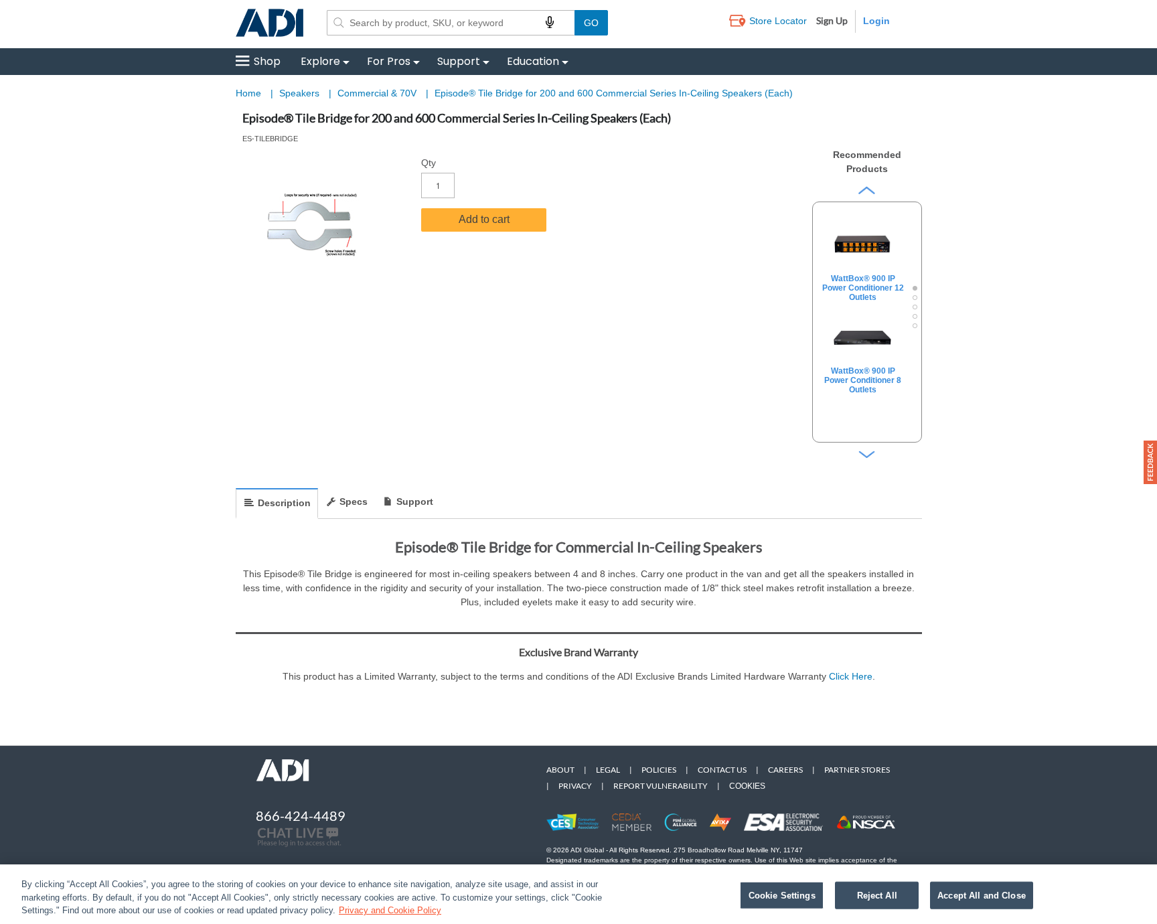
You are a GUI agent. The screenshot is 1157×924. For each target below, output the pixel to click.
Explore (320, 61)
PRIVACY (575, 786)
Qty (428, 162)
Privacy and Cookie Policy (390, 910)
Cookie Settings (782, 895)
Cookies (747, 786)
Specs (353, 501)
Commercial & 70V (378, 93)
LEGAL (608, 770)
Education (533, 61)
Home (248, 93)
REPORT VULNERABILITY (660, 786)
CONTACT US (722, 770)
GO (591, 22)
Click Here (850, 676)
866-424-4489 (300, 815)
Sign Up (832, 20)
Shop (267, 61)
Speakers (300, 93)
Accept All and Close (981, 895)
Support (458, 61)
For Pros (388, 61)
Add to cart (484, 219)
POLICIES (658, 770)
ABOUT (560, 770)
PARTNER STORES (857, 770)
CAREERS (785, 770)
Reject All (877, 895)
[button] (1150, 462)
